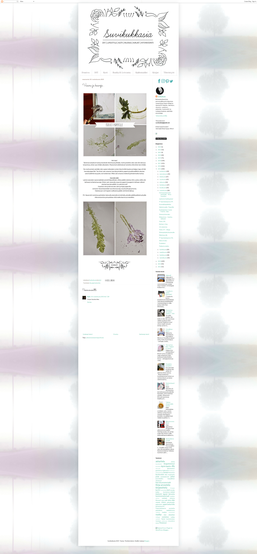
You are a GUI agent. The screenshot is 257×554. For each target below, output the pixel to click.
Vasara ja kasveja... (164, 214)
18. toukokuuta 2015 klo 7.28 (100, 296)
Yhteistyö (163, 523)
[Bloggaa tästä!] (108, 280)
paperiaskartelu (96, 283)
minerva (172, 498)
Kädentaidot (141, 72)
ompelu (158, 502)
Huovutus (171, 472)
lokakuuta (163, 177)
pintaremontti (160, 506)
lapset (165, 494)
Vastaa (89, 302)
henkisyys (172, 470)
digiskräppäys (166, 466)
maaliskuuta (163, 252)
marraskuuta (164, 174)
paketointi (159, 504)
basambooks (159, 464)
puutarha (172, 508)
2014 (159, 261)
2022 (159, 150)
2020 (159, 155)
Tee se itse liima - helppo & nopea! (170, 346)
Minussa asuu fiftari (170, 422)
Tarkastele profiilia (161, 116)
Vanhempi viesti (144, 334)
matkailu (164, 498)
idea (166, 474)
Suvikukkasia (162, 96)
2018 (159, 160)
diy (90, 283)
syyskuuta (163, 179)
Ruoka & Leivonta (122, 72)
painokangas (171, 502)
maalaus (172, 496)
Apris (88, 296)
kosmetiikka (163, 490)
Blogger (146, 541)
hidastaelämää (159, 472)
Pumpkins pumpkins (169, 365)
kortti (158, 490)
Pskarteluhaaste (161, 508)
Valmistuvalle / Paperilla (166, 207)
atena (173, 461)
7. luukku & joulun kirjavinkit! (169, 292)
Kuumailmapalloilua (165, 204)
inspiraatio (171, 474)
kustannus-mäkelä (169, 492)
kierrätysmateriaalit (163, 482)
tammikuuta (163, 258)
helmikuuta (163, 255)
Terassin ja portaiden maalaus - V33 (170, 311)
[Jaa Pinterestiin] (114, 280)
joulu (157, 477)
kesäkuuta (163, 187)
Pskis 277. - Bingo (164, 229)
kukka (157, 492)
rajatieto (158, 512)
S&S (165, 515)
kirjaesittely (161, 487)
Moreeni (158, 500)
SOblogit (158, 517)
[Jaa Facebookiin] (112, 280)
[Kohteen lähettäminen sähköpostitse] (106, 280)
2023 (159, 147)
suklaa (173, 517)
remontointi (172, 512)
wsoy (157, 523)
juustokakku (159, 478)
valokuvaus (164, 521)
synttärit (158, 519)
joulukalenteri (165, 477)
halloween (166, 470)
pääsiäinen (159, 510)
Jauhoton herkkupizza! (166, 199)
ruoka (158, 514)
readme (164, 512)
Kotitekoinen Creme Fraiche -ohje (165, 210)
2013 (159, 264)
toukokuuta (163, 190)
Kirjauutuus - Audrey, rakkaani (165, 218)
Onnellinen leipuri (169, 330)
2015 (159, 169)
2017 (159, 163)
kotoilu (172, 490)
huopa (166, 472)
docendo (158, 468)
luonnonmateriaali (162, 496)
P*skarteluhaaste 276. (166, 238)
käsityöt (159, 494)
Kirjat (155, 72)
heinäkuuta (163, 185)
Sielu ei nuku (163, 240)
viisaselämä (171, 521)
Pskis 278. (162, 221)
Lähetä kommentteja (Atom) (95, 337)
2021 (159, 152)
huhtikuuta (163, 249)
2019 (159, 158)
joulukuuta (163, 171)
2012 (159, 267)
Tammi (163, 519)
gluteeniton (171, 468)
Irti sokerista (163, 227)
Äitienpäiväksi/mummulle (167, 232)
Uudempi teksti (87, 334)
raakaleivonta (170, 510)
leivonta (172, 494)
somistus (165, 517)
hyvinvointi (160, 474)
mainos (157, 498)
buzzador (158, 466)
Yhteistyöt (169, 72)
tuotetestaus (170, 519)
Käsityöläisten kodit (170, 439)
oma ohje (171, 500)
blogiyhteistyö (169, 464)
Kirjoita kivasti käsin (170, 384)
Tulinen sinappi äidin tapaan (169, 403)
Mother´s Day (163, 224)
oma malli (164, 500)
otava (163, 502)
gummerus (159, 470)
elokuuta (162, 182)
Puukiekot (162, 243)
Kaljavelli (168, 275)
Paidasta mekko (164, 246)
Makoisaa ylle (163, 235)
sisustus (172, 515)
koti (168, 490)
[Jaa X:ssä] (110, 280)
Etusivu (85, 72)
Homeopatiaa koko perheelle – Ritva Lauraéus (165, 194)
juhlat (172, 477)
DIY (96, 72)
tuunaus (158, 521)
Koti (105, 72)
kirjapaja (172, 488)
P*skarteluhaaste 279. (166, 201)
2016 (159, 166)
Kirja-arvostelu (163, 485)
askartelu (160, 461)
